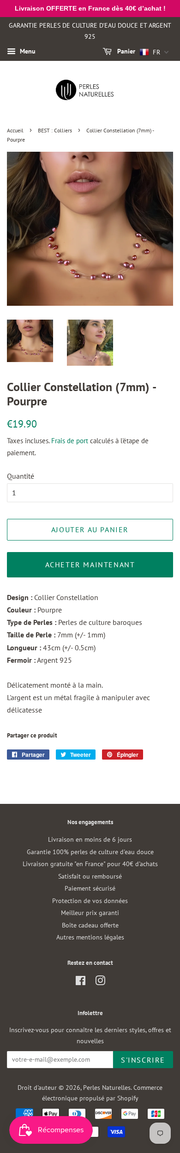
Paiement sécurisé (90, 888)
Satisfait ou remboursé (90, 876)
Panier (125, 52)
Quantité (20, 476)
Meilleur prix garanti (90, 913)
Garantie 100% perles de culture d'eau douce (90, 852)
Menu (27, 52)
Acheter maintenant (90, 564)
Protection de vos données (90, 901)
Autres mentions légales (90, 937)
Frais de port (69, 440)
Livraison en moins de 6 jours (90, 839)
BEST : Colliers (55, 130)
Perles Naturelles (107, 1087)
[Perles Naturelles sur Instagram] (100, 982)
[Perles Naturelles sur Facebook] (80, 982)
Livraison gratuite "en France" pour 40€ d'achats (90, 864)
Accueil (15, 130)
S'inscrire (143, 1059)
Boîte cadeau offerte (90, 925)
